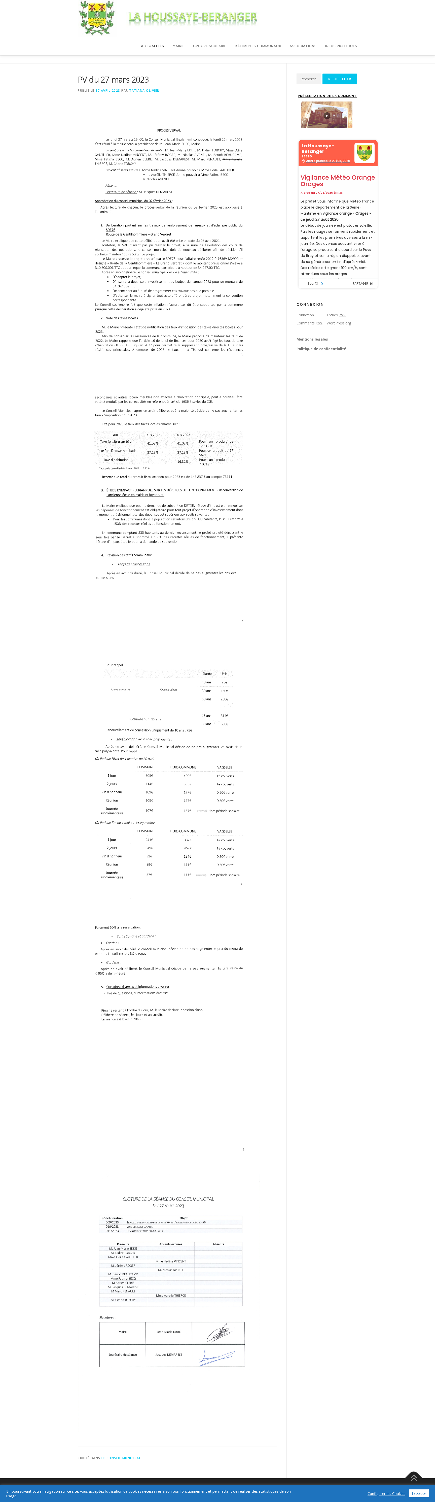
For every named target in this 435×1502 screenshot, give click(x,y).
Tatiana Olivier (144, 90)
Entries (336, 315)
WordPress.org (339, 323)
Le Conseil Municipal (121, 1458)
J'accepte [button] (419, 1493)
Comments (309, 323)
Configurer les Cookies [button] (386, 1493)
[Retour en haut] (414, 1478)
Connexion (305, 315)
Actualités (152, 46)
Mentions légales (312, 339)
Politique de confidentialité (321, 348)
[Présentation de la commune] (327, 115)
